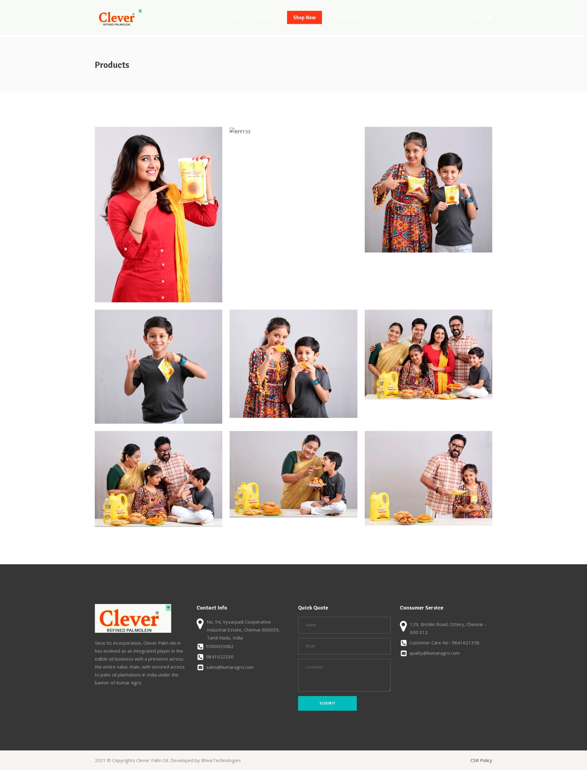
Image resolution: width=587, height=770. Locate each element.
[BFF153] (240, 131)
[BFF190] (158, 366)
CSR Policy (481, 760)
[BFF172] (428, 189)
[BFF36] (158, 214)
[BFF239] (428, 478)
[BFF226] (293, 474)
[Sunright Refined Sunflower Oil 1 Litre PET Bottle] (293, 364)
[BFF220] (158, 479)
